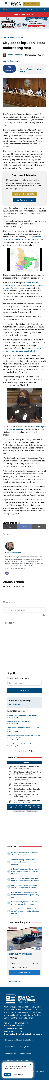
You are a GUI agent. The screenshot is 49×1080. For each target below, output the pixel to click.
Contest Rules (10, 1054)
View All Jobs (30, 751)
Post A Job (18, 751)
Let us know (14, 704)
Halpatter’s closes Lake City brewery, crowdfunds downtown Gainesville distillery (25, 871)
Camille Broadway (15, 54)
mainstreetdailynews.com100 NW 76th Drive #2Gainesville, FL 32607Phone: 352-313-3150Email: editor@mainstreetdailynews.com (23, 1028)
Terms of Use (10, 1047)
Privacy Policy (25, 1047)
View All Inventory (14, 981)
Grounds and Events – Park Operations (22, 715)
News (22, 10)
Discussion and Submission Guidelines (19, 1040)
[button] (11, 948)
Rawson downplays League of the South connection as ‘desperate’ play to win (25, 894)
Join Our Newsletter (24, 200)
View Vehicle (24, 972)
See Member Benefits (24, 194)
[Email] (7, 573)
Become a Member (31, 4)
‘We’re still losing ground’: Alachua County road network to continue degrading (24, 862)
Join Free (24, 690)
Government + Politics (13, 37)
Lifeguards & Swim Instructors (18, 721)
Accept (7, 1075)
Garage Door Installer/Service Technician (23, 744)
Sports (30, 10)
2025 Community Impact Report (17, 1060)
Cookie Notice (25, 1054)
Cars (45, 10)
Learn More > (19, 1075)
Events (14, 10)
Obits (38, 10)
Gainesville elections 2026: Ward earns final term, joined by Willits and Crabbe (25, 911)
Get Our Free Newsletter (23, 14)
